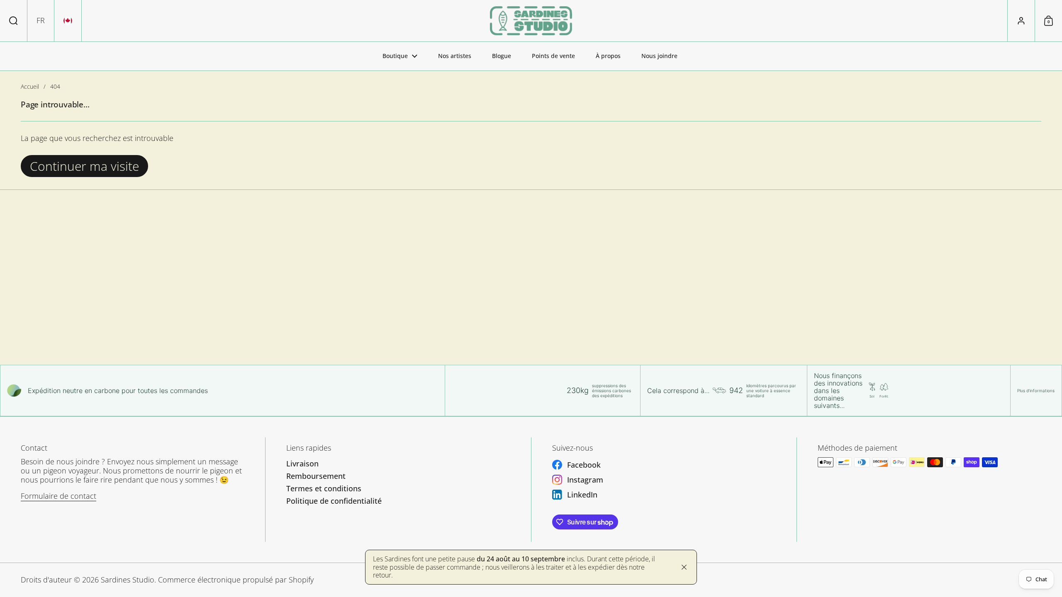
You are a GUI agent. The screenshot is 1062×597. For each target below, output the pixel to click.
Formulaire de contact (58, 496)
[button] (13, 20)
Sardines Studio (127, 580)
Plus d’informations (1036, 390)
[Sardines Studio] (531, 20)
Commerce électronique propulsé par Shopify (236, 580)
